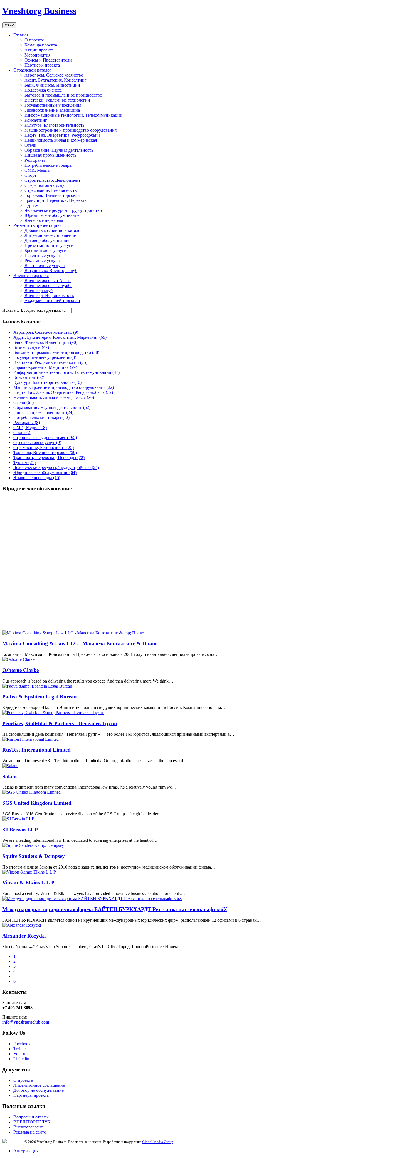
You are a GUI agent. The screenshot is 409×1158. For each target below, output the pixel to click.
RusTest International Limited (36, 750)
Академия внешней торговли (52, 300)
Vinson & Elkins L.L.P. (28, 882)
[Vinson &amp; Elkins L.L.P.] (29, 872)
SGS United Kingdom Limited (37, 803)
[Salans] (10, 765)
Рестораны (34, 160)
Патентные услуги (42, 255)
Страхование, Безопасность (50, 190)
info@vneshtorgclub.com (25, 1022)
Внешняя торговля (31, 275)
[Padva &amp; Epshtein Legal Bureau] (37, 686)
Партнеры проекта (42, 65)
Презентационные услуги (48, 245)
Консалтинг (35, 120)
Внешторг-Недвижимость (49, 295)
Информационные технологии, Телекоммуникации (73, 115)
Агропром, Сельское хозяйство (53, 75)
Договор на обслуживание (38, 1090)
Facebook (22, 1043)
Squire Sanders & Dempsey (33, 856)
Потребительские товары (48, 165)
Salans (9, 776)
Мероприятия (37, 55)
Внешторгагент (28, 1127)
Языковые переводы (43, 220)
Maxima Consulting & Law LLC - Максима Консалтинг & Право (80, 643)
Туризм (31, 205)
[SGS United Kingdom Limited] (31, 792)
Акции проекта (39, 50)
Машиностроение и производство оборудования (70, 130)
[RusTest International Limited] (30, 739)
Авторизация (25, 1151)
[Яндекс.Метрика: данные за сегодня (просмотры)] (13, 1141)
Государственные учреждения (52, 105)
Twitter (19, 1048)
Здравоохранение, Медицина (52, 110)
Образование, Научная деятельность (58, 150)
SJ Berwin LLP (20, 830)
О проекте (34, 40)
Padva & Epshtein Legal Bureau (39, 697)
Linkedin (21, 1058)
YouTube (21, 1053)
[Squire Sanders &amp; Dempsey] (33, 845)
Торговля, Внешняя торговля (52, 195)
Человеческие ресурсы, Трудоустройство (63, 210)
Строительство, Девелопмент (52, 180)
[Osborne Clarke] (18, 659)
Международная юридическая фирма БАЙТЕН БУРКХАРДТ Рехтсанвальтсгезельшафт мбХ (114, 909)
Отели (30, 145)
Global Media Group (157, 1142)
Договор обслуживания (46, 240)
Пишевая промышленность (50, 155)
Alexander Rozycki (24, 936)
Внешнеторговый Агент (47, 280)
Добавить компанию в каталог (53, 230)
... (15, 976)
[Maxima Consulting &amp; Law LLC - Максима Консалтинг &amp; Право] (73, 632)
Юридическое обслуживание (51, 215)
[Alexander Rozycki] (21, 925)
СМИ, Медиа (37, 170)
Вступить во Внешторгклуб (50, 270)
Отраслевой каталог (32, 70)
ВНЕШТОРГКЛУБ (31, 1122)
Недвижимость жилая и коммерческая (60, 140)
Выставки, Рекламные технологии (57, 100)
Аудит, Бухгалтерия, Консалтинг (55, 80)
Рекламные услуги (42, 260)
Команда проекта (40, 45)
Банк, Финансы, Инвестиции (52, 85)
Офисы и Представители (48, 60)
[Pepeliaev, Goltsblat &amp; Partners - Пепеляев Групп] (53, 712)
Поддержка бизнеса (43, 90)
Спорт (30, 175)
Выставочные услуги (44, 265)
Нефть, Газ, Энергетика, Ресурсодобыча (62, 135)
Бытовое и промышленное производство (63, 95)
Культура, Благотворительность (54, 125)
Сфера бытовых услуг (45, 185)
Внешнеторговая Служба (48, 285)
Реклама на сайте (29, 1132)
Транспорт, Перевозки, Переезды (55, 200)
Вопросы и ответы (31, 1117)
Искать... (10, 310)
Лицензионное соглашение (50, 235)
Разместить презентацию (37, 225)
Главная (20, 35)
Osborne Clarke (20, 670)
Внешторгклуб (38, 290)
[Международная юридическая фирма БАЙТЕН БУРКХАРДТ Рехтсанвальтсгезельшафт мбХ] (92, 898)
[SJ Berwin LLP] (18, 818)
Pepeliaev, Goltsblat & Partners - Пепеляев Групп (59, 723)
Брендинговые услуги (45, 250)
